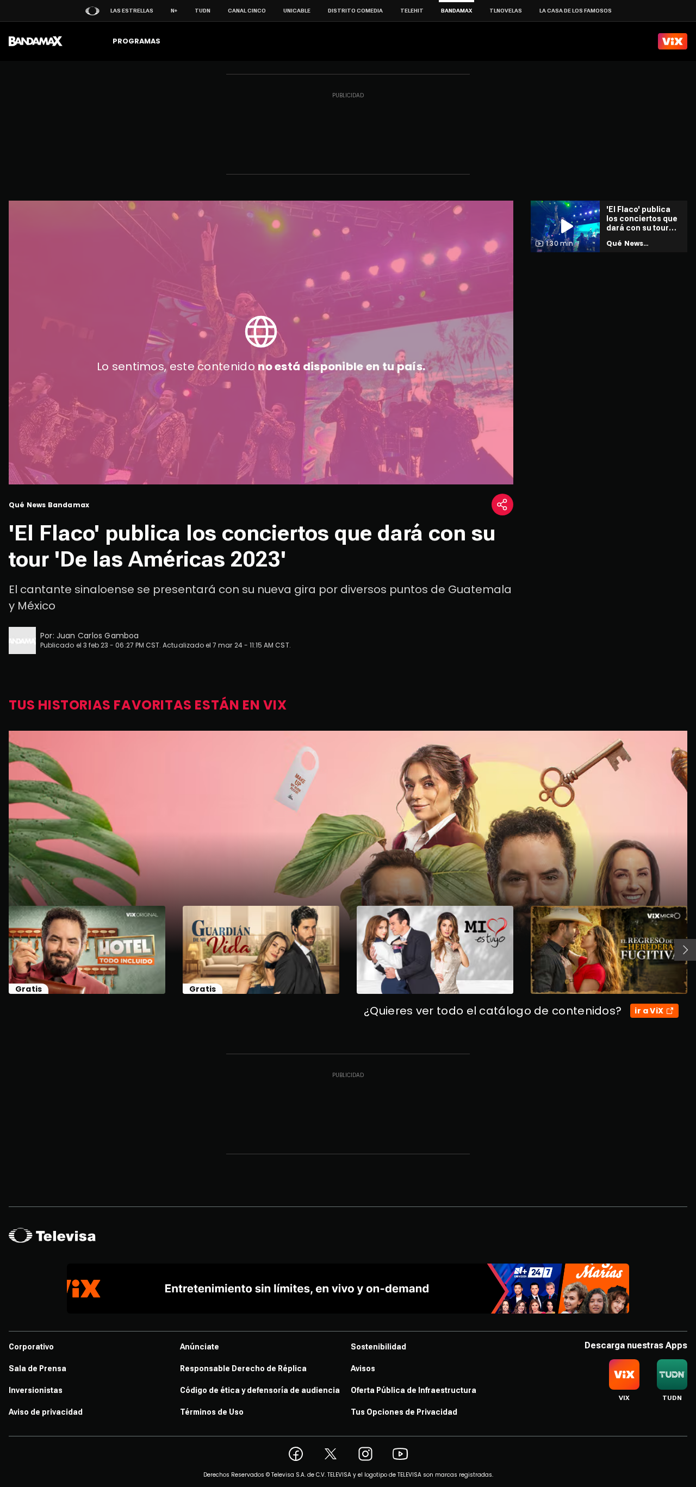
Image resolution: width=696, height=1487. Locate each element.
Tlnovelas (505, 11)
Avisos (363, 1368)
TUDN (202, 11)
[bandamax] (36, 41)
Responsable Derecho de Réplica (243, 1368)
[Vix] (672, 41)
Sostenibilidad (378, 1346)
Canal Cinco (247, 11)
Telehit (412, 11)
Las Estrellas (131, 11)
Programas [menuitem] (136, 41)
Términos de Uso (212, 1412)
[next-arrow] (685, 950)
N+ (174, 11)
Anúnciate (199, 1346)
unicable (296, 11)
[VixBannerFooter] (348, 1289)
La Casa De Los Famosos (575, 11)
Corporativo (31, 1346)
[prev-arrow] (2, 949)
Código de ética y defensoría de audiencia (260, 1390)
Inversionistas (36, 1390)
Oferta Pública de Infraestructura (413, 1390)
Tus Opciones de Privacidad (404, 1412)
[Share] (502, 504)
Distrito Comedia (355, 11)
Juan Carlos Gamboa (98, 635)
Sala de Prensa (37, 1368)
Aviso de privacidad (46, 1412)
